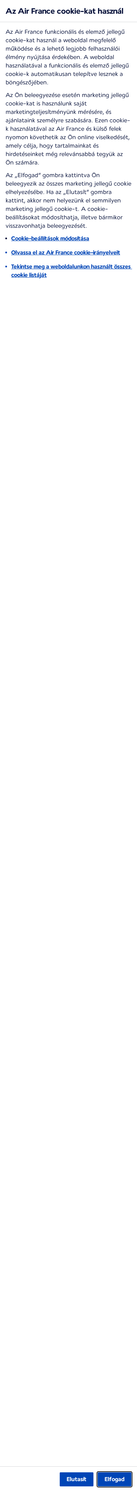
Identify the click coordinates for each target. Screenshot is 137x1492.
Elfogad (114, 1479)
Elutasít (76, 1479)
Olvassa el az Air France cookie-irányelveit (65, 252)
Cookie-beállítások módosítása (50, 238)
